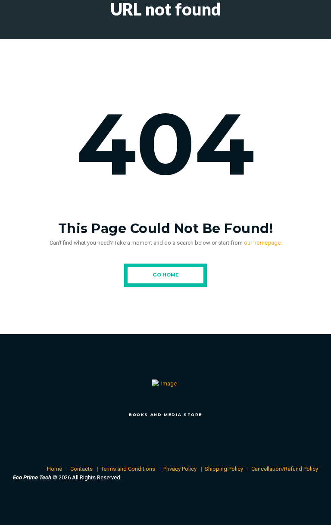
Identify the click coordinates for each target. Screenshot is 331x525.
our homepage (262, 242)
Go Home (166, 275)
